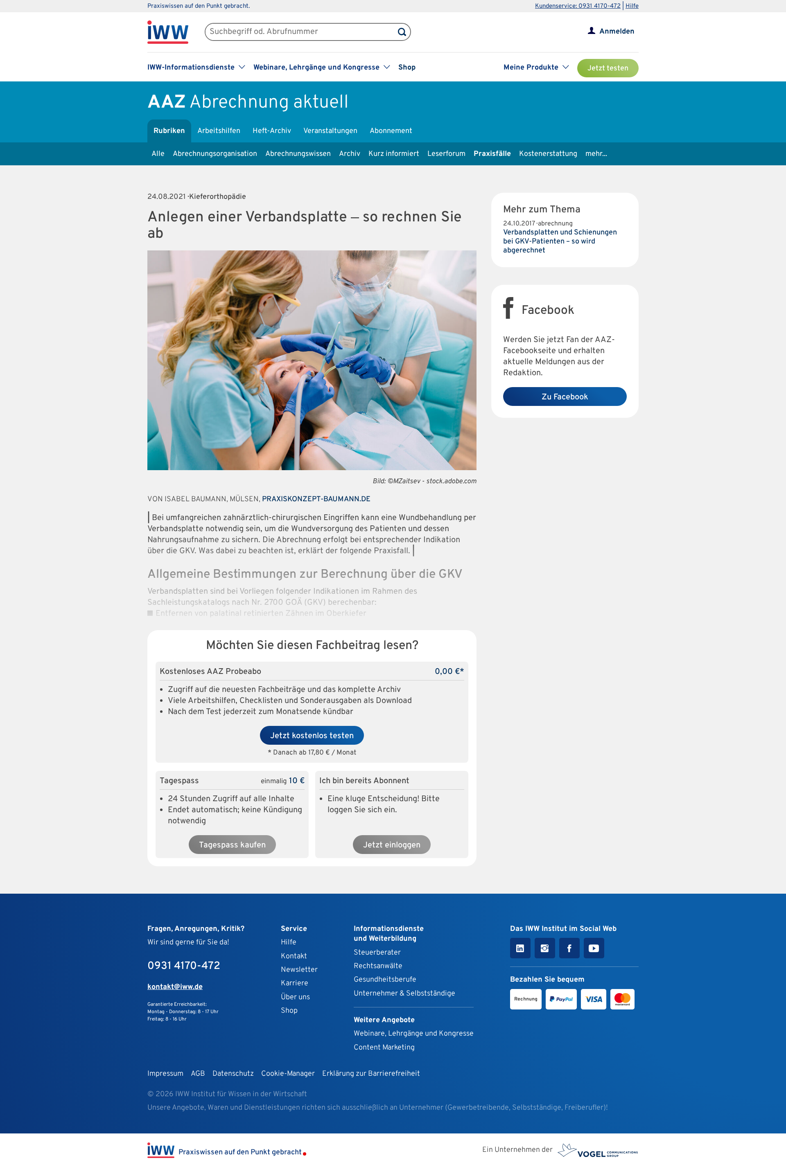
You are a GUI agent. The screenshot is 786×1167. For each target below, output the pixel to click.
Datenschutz (233, 1074)
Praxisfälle (492, 154)
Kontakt (294, 956)
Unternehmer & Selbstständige (404, 993)
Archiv (349, 154)
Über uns (295, 997)
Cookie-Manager (288, 1074)
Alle (158, 154)
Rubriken (169, 131)
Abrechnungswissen (298, 154)
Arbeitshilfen (218, 131)
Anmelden (617, 31)
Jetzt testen (607, 68)
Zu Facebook (565, 397)
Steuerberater (377, 952)
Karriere (294, 983)
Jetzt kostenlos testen (312, 736)
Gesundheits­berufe (385, 980)
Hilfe (632, 6)
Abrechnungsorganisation (215, 154)
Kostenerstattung (548, 154)
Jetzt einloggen (391, 845)
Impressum (165, 1074)
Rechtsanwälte (378, 966)
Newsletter (299, 970)
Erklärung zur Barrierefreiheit (371, 1074)
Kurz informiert (393, 154)
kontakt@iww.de (175, 987)
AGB (198, 1074)
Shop (407, 67)
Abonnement (391, 131)
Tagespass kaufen (232, 845)
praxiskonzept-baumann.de (316, 499)
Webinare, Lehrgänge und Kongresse (414, 1034)
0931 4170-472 (183, 966)
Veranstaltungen (330, 131)
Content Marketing (384, 1047)
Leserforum (446, 154)
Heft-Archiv (272, 131)
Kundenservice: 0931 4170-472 (578, 6)
